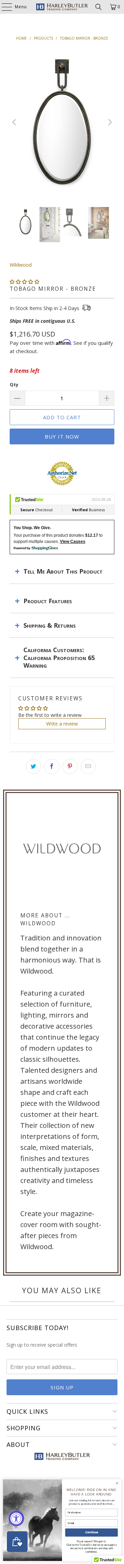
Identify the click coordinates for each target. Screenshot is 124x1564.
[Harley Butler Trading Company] (62, 7)
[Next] (109, 122)
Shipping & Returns (49, 625)
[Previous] (14, 122)
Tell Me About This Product (63, 571)
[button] (24, 281)
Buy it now (62, 436)
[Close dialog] (117, 1483)
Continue (91, 1532)
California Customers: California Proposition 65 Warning (59, 657)
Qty (14, 384)
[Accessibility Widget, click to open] (16, 1518)
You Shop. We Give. (32, 527)
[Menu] (3, 7)
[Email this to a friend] (88, 766)
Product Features (47, 601)
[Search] (98, 7)
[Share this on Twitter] (33, 766)
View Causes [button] (72, 541)
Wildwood (21, 264)
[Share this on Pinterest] (70, 766)
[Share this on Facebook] (51, 766)
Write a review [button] (62, 723)
